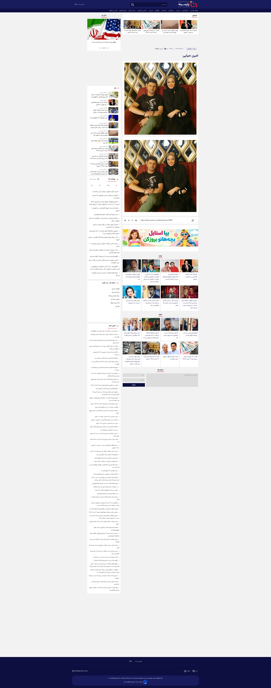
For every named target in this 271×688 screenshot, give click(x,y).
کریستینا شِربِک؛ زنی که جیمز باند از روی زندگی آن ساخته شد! (99, 157)
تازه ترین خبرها (115, 303)
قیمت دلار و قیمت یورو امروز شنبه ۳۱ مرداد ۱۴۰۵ (151, 32)
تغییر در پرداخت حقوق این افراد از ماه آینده (106, 490)
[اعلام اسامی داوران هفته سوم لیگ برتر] (113, 141)
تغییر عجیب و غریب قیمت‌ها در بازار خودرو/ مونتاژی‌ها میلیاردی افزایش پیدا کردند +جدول (132, 360)
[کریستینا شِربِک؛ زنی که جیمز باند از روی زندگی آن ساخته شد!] (113, 156)
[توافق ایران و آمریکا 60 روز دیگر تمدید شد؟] (103, 29)
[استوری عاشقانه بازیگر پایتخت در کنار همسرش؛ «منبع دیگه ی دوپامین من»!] (151, 324)
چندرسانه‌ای (123, 10)
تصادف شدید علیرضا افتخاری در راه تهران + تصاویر (188, 32)
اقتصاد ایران (116, 289)
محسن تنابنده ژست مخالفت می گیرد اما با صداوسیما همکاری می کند (151, 303)
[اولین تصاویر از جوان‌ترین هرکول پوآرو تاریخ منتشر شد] (132, 265)
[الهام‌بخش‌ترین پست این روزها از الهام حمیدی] (189, 324)
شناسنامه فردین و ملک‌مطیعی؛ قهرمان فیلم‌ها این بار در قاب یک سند (170, 276)
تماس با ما (81, 4)
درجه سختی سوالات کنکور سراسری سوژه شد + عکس (100, 111)
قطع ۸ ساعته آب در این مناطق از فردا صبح (106, 407)
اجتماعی (164, 10)
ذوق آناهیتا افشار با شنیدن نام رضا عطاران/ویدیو (105, 483)
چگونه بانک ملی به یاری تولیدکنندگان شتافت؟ (105, 561)
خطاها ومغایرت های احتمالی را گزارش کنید (107, 389)
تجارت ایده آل (115, 299)
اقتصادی (185, 10)
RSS (76, 4)
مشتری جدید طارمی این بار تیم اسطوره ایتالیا (106, 458)
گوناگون (194, 16)
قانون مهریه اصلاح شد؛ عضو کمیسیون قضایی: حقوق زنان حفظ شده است (100, 96)
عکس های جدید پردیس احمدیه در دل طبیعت (133, 301)
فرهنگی (157, 10)
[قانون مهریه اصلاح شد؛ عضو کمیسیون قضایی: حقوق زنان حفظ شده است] (113, 95)
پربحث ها (93, 179)
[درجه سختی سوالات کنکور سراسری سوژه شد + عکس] (113, 110)
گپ (196, 671)
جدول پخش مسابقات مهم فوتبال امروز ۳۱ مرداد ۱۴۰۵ (103, 512)
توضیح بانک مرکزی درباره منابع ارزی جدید (107, 455)
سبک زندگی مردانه (114, 296)
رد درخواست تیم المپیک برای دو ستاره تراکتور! (105, 487)
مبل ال (117, 306)
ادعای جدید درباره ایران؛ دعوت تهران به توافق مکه (104, 331)
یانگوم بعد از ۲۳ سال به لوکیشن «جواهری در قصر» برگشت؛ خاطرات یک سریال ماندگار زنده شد (151, 278)
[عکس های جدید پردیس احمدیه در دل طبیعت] (132, 292)
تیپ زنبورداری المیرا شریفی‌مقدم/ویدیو (106, 214)
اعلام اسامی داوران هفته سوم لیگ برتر (99, 142)
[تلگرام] (129, 220)
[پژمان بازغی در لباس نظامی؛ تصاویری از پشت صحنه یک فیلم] (170, 292)
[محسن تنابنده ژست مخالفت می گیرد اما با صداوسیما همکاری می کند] (151, 292)
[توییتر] (125, 220)
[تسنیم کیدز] (160, 238)
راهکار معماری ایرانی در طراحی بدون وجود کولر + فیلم (104, 427)
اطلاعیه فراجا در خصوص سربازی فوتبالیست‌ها (106, 474)
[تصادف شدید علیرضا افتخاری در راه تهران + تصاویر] (188, 24)
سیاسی (178, 10)
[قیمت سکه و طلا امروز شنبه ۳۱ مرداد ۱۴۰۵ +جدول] (132, 24)
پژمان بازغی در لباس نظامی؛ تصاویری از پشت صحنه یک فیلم (170, 303)
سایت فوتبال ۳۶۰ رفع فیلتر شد (99, 118)
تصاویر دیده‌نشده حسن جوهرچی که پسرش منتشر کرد (171, 335)
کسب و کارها (113, 10)
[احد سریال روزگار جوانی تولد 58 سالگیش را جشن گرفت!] (132, 324)
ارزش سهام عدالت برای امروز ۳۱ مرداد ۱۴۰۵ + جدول (104, 404)
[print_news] (136, 220)
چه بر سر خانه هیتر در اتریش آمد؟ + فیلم (107, 423)
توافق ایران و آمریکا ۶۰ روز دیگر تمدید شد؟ (104, 42)
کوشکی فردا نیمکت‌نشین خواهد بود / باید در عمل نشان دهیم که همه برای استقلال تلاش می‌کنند (99, 126)
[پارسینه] (186, 4)
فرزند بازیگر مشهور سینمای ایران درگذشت (170, 358)
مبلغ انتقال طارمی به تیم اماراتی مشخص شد (106, 358)
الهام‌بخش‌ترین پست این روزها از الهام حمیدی (190, 334)
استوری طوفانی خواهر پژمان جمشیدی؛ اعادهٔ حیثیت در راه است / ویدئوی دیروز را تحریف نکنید (189, 304)
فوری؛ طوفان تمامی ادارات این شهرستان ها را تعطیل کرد (170, 32)
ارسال (134, 385)
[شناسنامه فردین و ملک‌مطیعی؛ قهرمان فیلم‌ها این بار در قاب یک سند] (170, 265)
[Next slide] (118, 29)
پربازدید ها (112, 179)
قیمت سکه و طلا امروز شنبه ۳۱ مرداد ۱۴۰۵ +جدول (132, 32)
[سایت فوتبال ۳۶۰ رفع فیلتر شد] (113, 118)
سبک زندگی (132, 10)
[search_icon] (132, 5)
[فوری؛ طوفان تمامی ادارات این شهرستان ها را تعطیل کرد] (170, 24)
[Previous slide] (89, 29)
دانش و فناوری (142, 10)
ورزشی (151, 10)
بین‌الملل (171, 10)
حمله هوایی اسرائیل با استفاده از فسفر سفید (106, 461)
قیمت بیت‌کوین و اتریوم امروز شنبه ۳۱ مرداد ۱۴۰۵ (104, 385)
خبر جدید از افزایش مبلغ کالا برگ (109, 430)
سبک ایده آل (116, 292)
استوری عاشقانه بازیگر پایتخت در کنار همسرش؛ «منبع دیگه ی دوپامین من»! (151, 335)
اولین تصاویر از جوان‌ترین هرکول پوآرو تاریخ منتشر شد (133, 276)
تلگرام (188, 671)
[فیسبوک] (132, 220)
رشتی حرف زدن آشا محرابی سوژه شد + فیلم (106, 417)
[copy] (192, 220)
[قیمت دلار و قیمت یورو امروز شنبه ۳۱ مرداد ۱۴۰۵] (151, 24)
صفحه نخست (194, 10)
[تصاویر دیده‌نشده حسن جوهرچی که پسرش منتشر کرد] (170, 324)
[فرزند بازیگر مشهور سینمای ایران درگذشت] (170, 348)
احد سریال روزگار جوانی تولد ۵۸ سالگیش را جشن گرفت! (132, 334)
